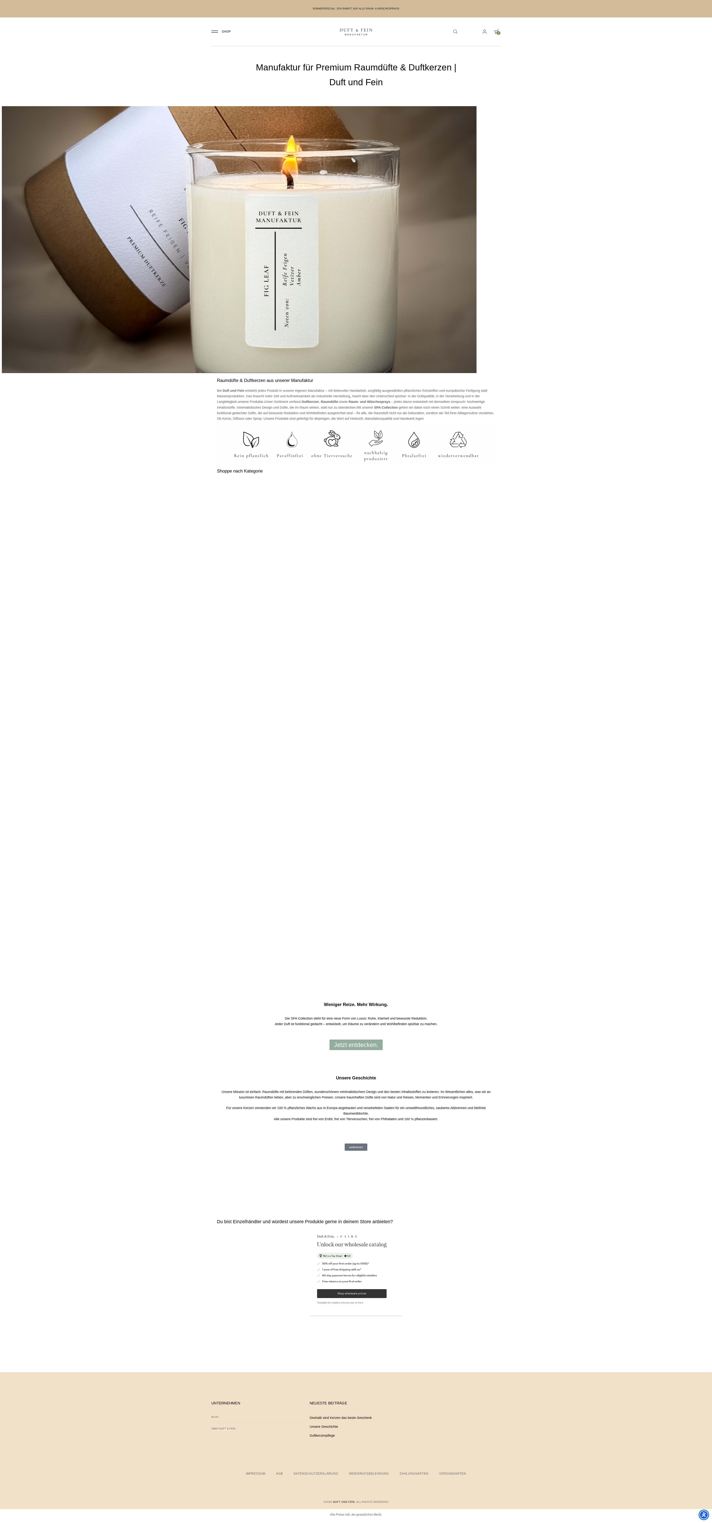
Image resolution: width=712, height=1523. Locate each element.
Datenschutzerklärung (316, 1473)
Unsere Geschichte (324, 1426)
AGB (279, 1473)
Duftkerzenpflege (322, 1435)
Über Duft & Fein (223, 1428)
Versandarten (452, 1473)
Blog (215, 1417)
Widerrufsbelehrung (369, 1473)
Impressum (255, 1473)
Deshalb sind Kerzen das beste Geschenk (341, 1417)
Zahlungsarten (414, 1473)
